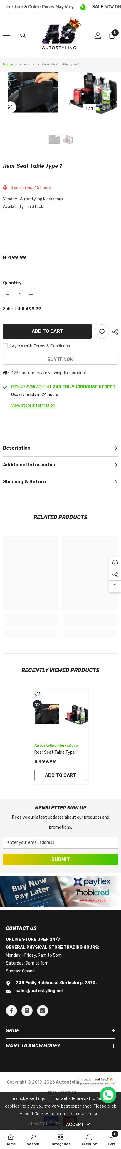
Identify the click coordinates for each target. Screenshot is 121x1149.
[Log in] (98, 35)
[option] (60, 93)
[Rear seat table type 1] (60, 715)
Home (8, 64)
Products (27, 64)
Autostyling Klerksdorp (41, 198)
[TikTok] (42, 1010)
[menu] (6, 35)
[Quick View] (37, 704)
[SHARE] (113, 332)
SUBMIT (60, 859)
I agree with (21, 345)
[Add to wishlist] (102, 331)
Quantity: (13, 282)
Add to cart (47, 331)
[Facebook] (11, 1010)
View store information (33, 405)
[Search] (23, 35)
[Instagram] (27, 1010)
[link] (31, 623)
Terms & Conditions (52, 345)
